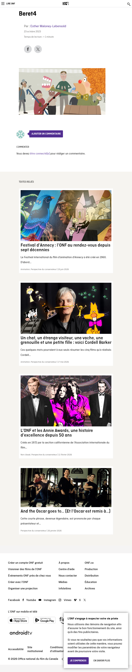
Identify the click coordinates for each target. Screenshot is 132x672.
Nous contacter (68, 575)
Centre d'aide (67, 569)
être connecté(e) (40, 153)
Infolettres (65, 588)
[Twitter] (38, 49)
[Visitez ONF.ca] (71, 3)
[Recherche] (129, 4)
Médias (63, 582)
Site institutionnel (35, 649)
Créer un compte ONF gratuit (25, 562)
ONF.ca (89, 562)
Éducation (91, 582)
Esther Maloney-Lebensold (48, 26)
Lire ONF (10, 3)
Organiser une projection (23, 588)
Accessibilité (16, 649)
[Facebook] (28, 49)
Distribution (92, 575)
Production (91, 569)
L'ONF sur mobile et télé (22, 611)
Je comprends (78, 660)
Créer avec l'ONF (18, 582)
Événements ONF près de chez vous (29, 575)
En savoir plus (102, 660)
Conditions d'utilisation (57, 649)
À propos (64, 562)
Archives (90, 588)
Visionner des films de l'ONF (25, 569)
